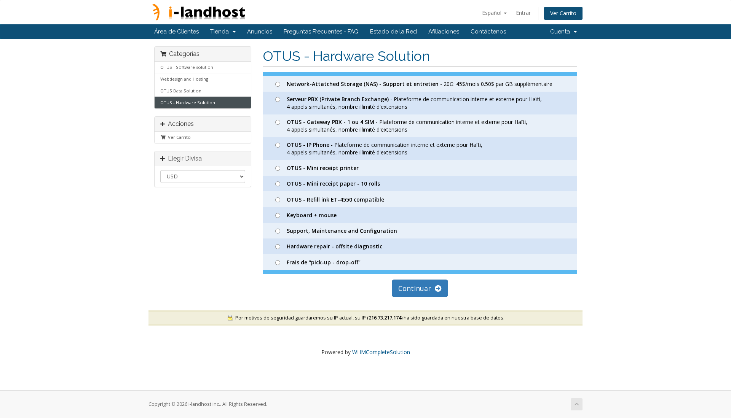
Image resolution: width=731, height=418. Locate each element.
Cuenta (561, 31)
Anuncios (259, 31)
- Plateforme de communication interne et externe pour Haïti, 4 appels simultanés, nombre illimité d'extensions (414, 102)
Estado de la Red (393, 31)
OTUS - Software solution (186, 67)
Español (492, 12)
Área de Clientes (176, 31)
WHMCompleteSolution (381, 352)
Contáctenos (488, 31)
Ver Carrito (563, 13)
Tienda (221, 31)
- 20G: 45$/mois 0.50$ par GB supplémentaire (419, 83)
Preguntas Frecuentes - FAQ (321, 31)
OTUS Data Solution (180, 91)
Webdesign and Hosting (184, 79)
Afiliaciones (443, 31)
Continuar (416, 288)
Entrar (523, 12)
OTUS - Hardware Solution (187, 102)
